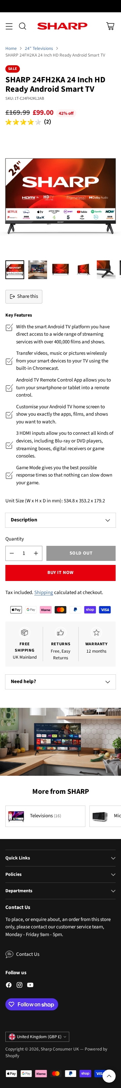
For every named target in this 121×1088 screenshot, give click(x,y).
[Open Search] (22, 26)
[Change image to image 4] (83, 269)
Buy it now (60, 572)
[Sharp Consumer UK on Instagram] (19, 986)
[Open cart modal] (110, 26)
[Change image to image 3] (60, 269)
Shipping (43, 592)
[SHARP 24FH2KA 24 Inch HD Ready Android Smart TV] (60, 195)
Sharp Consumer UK (60, 1049)
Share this (27, 296)
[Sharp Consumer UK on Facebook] (9, 986)
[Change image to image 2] (37, 269)
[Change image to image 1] (14, 269)
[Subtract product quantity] (12, 553)
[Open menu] (9, 26)
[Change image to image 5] (106, 269)
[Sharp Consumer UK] (62, 26)
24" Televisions (39, 48)
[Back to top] (109, 1076)
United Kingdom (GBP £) (39, 1037)
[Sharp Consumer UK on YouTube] (30, 986)
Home (11, 48)
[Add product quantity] (36, 553)
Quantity (14, 538)
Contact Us (27, 954)
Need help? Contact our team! (61, 6)
